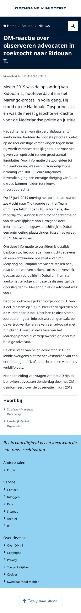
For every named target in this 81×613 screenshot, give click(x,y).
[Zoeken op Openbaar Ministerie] (73, 26)
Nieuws (44, 25)
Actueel (27, 25)
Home (11, 25)
